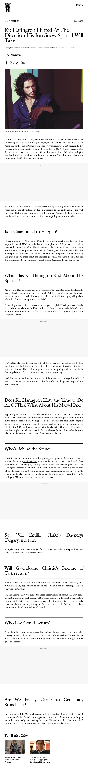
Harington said (68, 305)
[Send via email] (23, 62)
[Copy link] (17, 62)
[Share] (6, 62)
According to (60, 149)
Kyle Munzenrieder (15, 54)
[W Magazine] (8, 8)
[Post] (12, 62)
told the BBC (30, 461)
